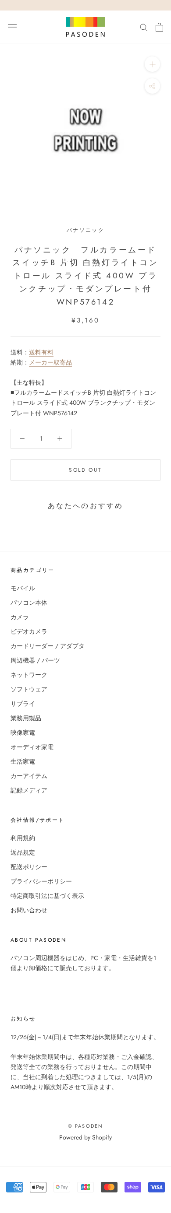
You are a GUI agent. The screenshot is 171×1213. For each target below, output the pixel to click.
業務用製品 (26, 718)
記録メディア (29, 790)
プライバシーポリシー (41, 881)
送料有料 (41, 352)
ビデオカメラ (29, 631)
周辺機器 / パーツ (35, 660)
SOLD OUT (85, 470)
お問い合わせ (29, 910)
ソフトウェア (29, 689)
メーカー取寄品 (50, 362)
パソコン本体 (29, 602)
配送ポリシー (29, 866)
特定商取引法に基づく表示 (47, 895)
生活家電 (23, 761)
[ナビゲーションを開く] (12, 27)
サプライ (23, 703)
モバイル (23, 588)
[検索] (144, 27)
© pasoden (85, 1125)
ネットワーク (29, 674)
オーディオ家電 (32, 747)
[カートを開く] (159, 27)
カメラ (20, 617)
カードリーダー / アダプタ (48, 646)
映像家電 (23, 732)
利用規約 (23, 838)
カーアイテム (29, 775)
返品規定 (23, 852)
